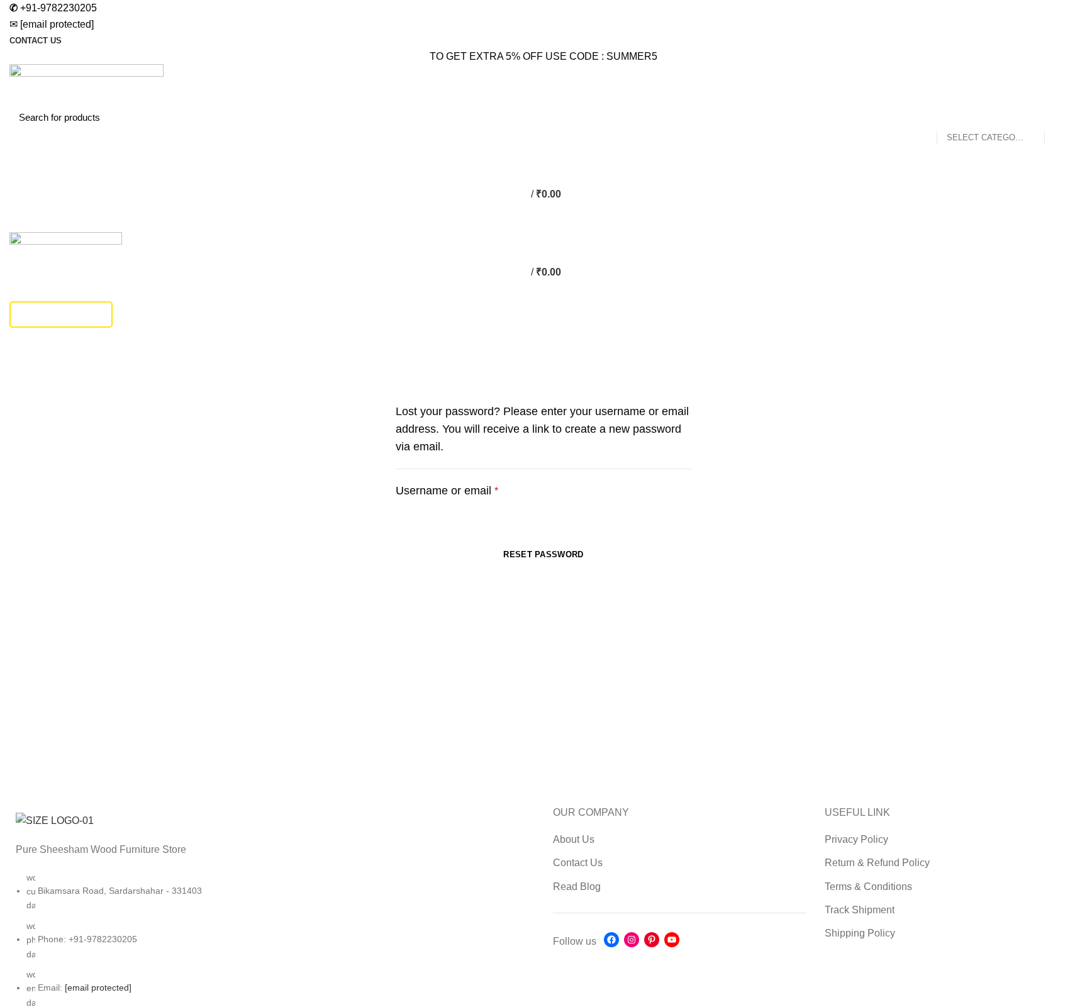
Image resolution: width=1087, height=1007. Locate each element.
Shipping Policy (860, 933)
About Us (573, 839)
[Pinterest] (651, 939)
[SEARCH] (1060, 117)
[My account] (543, 144)
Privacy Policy (856, 839)
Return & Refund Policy (877, 862)
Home (20, 370)
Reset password (543, 554)
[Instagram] (631, 939)
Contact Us (578, 862)
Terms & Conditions (868, 886)
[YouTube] (671, 939)
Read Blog (577, 886)
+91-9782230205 (53, 8)
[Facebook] (611, 939)
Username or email (470, 489)
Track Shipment (61, 314)
